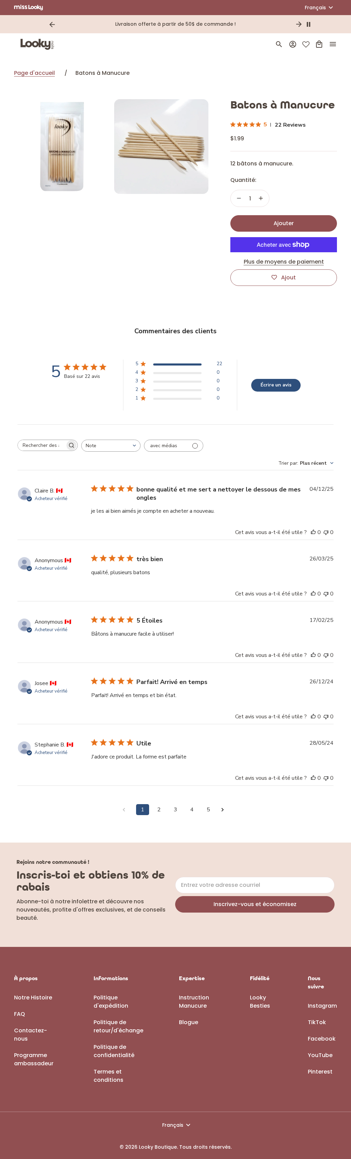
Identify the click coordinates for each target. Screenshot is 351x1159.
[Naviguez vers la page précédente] (126, 809)
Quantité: (243, 180)
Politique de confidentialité (114, 1051)
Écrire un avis (276, 385)
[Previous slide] (52, 24)
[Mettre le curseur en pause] (308, 24)
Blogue (188, 1022)
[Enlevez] (239, 198)
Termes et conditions (108, 1076)
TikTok (317, 1022)
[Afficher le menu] (333, 44)
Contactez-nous (30, 1035)
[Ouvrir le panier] (319, 44)
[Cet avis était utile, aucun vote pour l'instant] (313, 532)
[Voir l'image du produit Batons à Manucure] (61, 146)
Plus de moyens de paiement (284, 262)
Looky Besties (260, 1002)
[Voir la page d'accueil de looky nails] (39, 44)
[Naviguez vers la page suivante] (224, 809)
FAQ (19, 1014)
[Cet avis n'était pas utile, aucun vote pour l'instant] (326, 532)
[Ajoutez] (261, 198)
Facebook (322, 1039)
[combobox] (111, 446)
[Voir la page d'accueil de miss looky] (28, 7)
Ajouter (284, 223)
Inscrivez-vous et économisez (255, 904)
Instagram (322, 1006)
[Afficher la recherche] (279, 44)
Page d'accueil (34, 73)
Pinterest (320, 1072)
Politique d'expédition (111, 1002)
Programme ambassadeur (33, 1059)
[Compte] (293, 44)
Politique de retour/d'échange (118, 1026)
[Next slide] (299, 24)
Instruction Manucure (194, 1002)
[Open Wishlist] (306, 44)
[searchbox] (41, 445)
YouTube (320, 1055)
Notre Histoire (33, 997)
